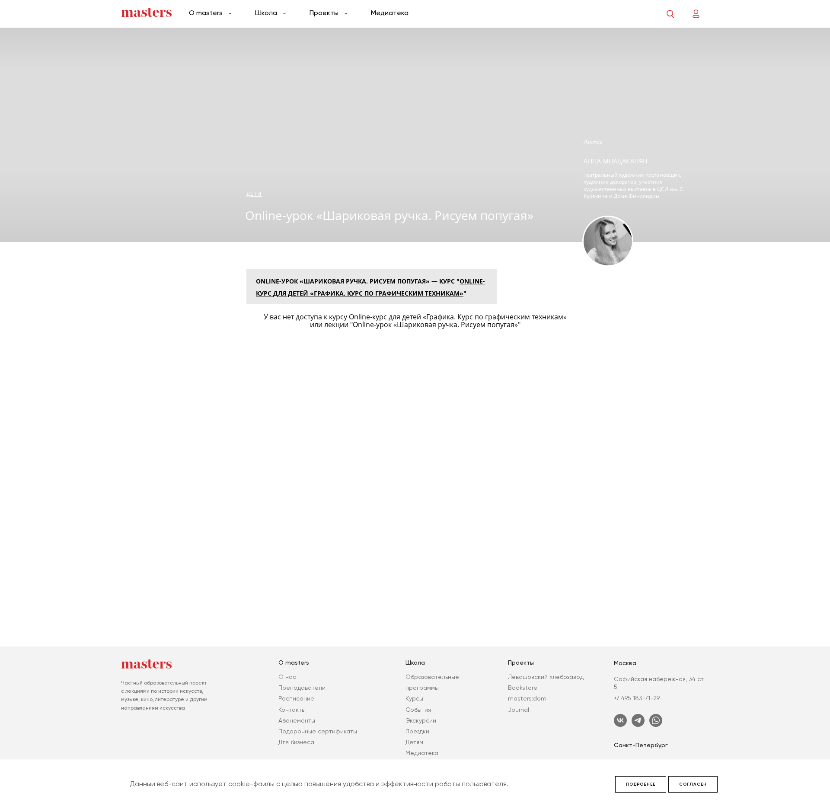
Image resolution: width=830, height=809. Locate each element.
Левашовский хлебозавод (546, 676)
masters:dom (527, 698)
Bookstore (522, 687)
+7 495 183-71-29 (637, 697)
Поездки (417, 731)
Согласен (693, 784)
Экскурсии (420, 720)
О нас (287, 676)
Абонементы (296, 720)
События (418, 709)
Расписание (296, 698)
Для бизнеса (296, 742)
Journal (518, 709)
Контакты (292, 709)
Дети (254, 193)
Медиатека (390, 13)
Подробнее (640, 784)
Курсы (414, 698)
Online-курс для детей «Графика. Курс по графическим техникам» (458, 317)
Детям (414, 742)
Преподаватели (302, 687)
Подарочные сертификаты (317, 731)
